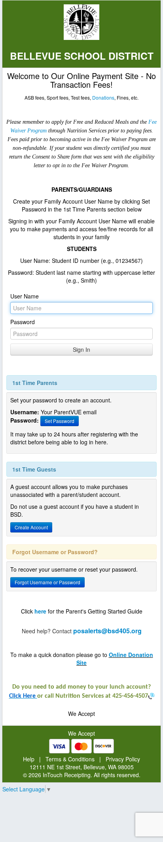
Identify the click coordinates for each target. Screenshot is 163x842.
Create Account (31, 527)
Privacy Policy (123, 759)
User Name (24, 296)
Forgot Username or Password (47, 582)
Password (22, 322)
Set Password (59, 420)
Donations (103, 97)
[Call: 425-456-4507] (151, 696)
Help (28, 759)
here (40, 611)
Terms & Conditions (70, 759)
